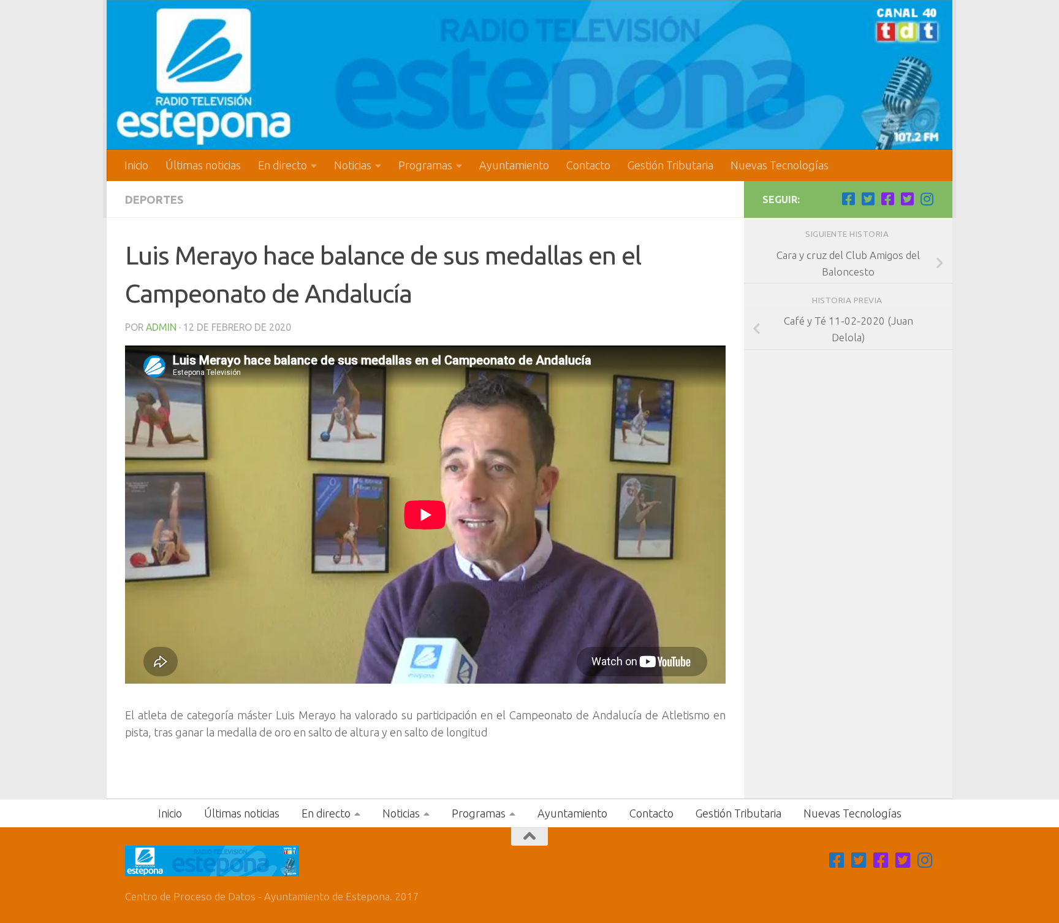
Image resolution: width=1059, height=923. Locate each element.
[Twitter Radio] (907, 198)
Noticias (352, 165)
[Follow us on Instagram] (926, 198)
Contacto (588, 165)
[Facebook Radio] (887, 198)
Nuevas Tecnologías (780, 165)
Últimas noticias (203, 165)
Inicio (136, 165)
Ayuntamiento (514, 165)
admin (161, 327)
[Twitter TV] (867, 198)
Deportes (154, 199)
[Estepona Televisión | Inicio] (529, 75)
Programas (425, 165)
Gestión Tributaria (670, 165)
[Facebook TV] (848, 198)
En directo (282, 165)
